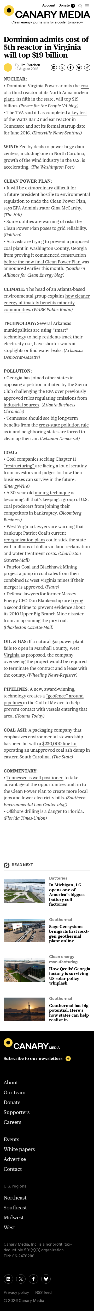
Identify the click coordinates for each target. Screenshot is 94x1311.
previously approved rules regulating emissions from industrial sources (45, 398)
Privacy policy (16, 1292)
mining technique (52, 492)
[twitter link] (21, 1279)
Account (48, 5)
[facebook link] (33, 1279)
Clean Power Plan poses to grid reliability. (45, 228)
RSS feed (43, 1292)
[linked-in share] (54, 67)
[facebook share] (70, 67)
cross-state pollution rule (64, 425)
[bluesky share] (79, 67)
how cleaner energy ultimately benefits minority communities (47, 302)
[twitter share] (62, 67)
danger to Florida (65, 811)
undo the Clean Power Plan (58, 201)
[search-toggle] (80, 6)
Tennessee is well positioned (35, 777)
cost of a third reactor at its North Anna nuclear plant (46, 92)
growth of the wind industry (31, 160)
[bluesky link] (46, 1279)
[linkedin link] (8, 1279)
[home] (47, 11)
